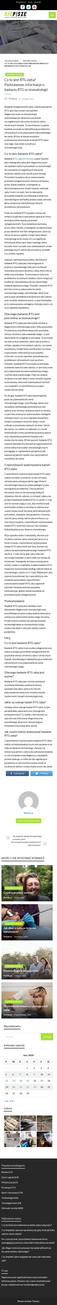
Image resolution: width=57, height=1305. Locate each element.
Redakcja (13, 98)
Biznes (4, 1172)
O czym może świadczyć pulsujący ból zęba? (26, 1008)
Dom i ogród (7, 1177)
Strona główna (11, 61)
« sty (6, 1100)
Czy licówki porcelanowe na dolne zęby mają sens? (26, 1225)
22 (27, 1087)
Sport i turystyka (9, 1192)
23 (34, 1087)
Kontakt (37, 2)
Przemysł (6, 1187)
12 (6, 1080)
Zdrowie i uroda (30, 61)
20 (13, 1087)
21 (20, 1087)
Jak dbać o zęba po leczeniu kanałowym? (20, 929)
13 (13, 1080)
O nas (30, 2)
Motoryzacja (8, 1182)
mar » (12, 1100)
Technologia (7, 1197)
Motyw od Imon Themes (28, 1301)
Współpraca (21, 2)
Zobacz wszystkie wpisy (28, 821)
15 (27, 1080)
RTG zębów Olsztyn (23, 158)
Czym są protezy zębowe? (19, 892)
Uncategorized (9, 1203)
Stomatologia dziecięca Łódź (21, 970)
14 (20, 1080)
